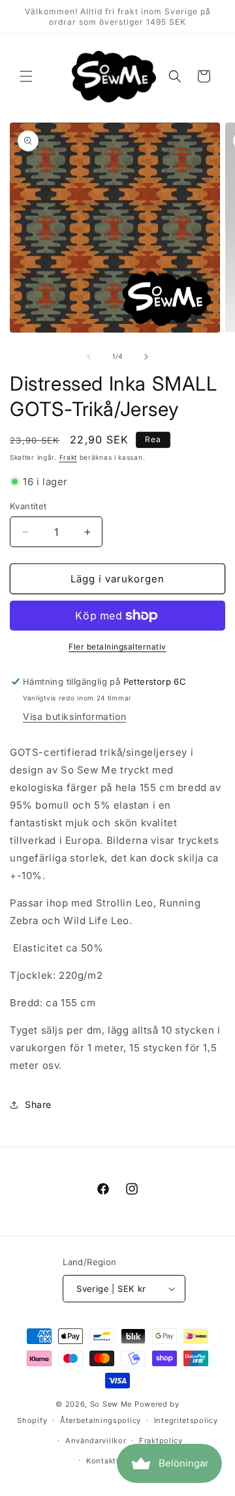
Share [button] (38, 1104)
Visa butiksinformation (74, 716)
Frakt (68, 457)
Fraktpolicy (161, 1440)
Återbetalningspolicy (100, 1420)
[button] (26, 76)
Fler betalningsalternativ (117, 646)
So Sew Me (111, 1404)
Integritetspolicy (186, 1420)
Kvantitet (28, 506)
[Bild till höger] (146, 356)
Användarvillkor (96, 1440)
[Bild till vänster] (88, 356)
